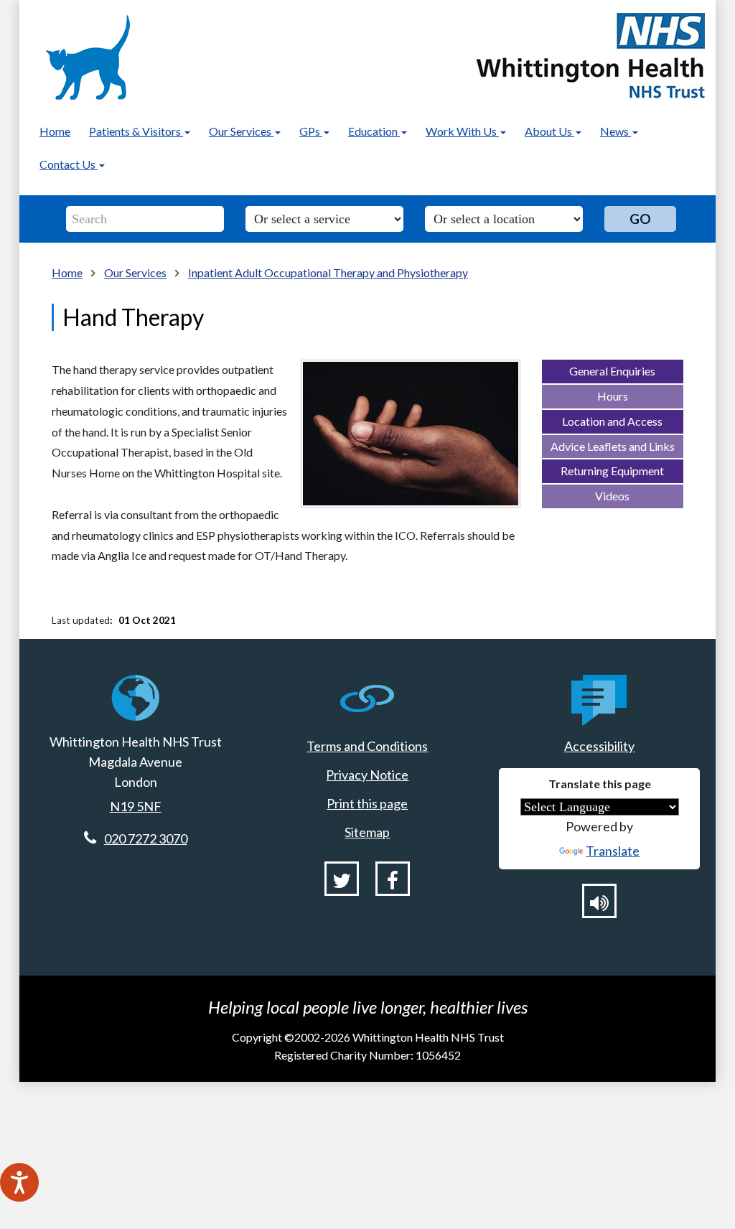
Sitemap (367, 832)
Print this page (367, 803)
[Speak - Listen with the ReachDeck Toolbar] (19, 1182)
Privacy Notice (367, 774)
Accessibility (599, 746)
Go (640, 218)
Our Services (135, 272)
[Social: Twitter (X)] (341, 878)
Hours (612, 396)
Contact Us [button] (68, 164)
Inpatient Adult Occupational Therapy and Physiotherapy (328, 272)
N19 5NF (135, 806)
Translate (613, 851)
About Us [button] (549, 131)
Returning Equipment (612, 470)
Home (54, 131)
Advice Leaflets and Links (613, 446)
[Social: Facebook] (392, 878)
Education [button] (374, 131)
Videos (612, 496)
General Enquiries (612, 371)
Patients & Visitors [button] (136, 131)
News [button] (615, 131)
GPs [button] (310, 131)
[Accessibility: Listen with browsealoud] (599, 901)
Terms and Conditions (367, 746)
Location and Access (612, 421)
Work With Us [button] (462, 131)
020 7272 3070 (145, 838)
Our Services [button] (241, 131)
